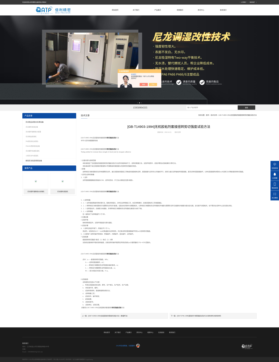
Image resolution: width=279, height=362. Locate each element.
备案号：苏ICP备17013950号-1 (57, 359)
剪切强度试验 (111, 138)
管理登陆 (82, 359)
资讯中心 (201, 10)
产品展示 (157, 10)
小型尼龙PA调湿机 (32, 156)
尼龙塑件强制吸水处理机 (35, 191)
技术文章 (214, 115)
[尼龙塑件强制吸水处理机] (36, 181)
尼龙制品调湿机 (31, 136)
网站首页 (115, 10)
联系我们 (252, 2)
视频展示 (180, 10)
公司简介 (243, 2)
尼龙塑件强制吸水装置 (33, 132)
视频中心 (150, 332)
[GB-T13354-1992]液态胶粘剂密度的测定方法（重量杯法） (108, 316)
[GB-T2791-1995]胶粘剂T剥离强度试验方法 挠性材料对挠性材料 (199, 316)
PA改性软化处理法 (32, 141)
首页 (207, 115)
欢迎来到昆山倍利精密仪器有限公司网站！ (34, 2)
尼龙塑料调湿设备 (32, 127)
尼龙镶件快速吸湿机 (32, 151)
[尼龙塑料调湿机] (62, 181)
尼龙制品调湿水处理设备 (35, 122)
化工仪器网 (76, 359)
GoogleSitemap (89, 359)
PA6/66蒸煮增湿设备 (33, 146)
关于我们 (136, 10)
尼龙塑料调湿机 (62, 191)
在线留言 (161, 332)
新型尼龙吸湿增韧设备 (34, 161)
